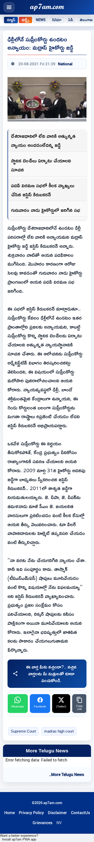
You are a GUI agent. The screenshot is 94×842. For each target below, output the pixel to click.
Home (9, 812)
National (65, 63)
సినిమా (56, 20)
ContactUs (80, 812)
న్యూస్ (11, 20)
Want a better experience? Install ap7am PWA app (19, 837)
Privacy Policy (31, 812)
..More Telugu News (66, 774)
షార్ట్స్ (25, 20)
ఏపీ (70, 20)
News (41, 20)
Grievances (42, 822)
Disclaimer (57, 812)
